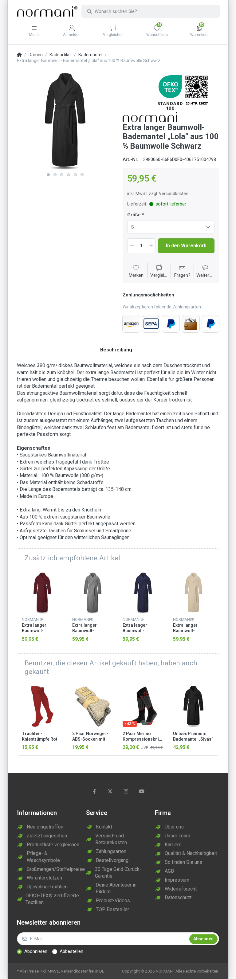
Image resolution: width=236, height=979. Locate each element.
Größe (134, 214)
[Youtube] (142, 791)
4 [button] (68, 174)
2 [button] (55, 174)
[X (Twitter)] (110, 791)
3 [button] (61, 174)
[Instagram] (126, 791)
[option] (65, 121)
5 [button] (75, 174)
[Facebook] (94, 791)
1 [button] (48, 174)
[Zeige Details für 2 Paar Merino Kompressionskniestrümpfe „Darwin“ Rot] (143, 706)
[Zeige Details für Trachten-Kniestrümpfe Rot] (42, 706)
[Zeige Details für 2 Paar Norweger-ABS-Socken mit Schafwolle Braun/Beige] (92, 706)
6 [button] (82, 174)
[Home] (19, 55)
